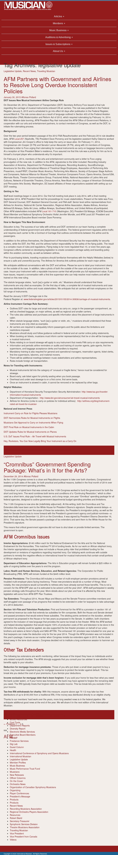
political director (49, 450)
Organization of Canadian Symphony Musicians (33, 787)
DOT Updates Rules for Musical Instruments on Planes (30, 431)
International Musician (20, 756)
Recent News (29, 71)
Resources (15, 814)
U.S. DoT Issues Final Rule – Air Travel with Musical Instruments (35, 436)
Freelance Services (19, 740)
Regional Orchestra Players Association (29, 811)
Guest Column (17, 747)
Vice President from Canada (23, 836)
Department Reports (20, 725)
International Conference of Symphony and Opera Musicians (39, 753)
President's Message (20, 796)
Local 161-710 (49, 211)
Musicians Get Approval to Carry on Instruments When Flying (34, 422)
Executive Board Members (22, 734)
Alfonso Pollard (28, 97)
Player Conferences (19, 793)
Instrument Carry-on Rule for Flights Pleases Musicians (31, 413)
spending (60, 714)
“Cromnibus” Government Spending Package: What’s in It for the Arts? (47, 467)
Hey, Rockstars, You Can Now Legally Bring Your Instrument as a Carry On (40, 441)
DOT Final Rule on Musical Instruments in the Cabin (29, 427)
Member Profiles (18, 762)
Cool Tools (15, 722)
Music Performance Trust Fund (25, 768)
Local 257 (19, 138)
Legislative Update (13, 71)
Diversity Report (17, 728)
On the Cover (16, 781)
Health (13, 750)
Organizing (15, 790)
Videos (13, 839)
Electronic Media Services (22, 731)
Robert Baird (16, 818)
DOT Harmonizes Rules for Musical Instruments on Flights (32, 417)
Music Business (17, 765)
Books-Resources (18, 719)
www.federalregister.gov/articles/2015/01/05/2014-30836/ (51, 299)
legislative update (33, 450)
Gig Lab (14, 744)
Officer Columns (18, 777)
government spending (28, 714)
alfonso (13, 450)
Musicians (15, 771)
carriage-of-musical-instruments (94, 299)
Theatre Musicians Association (24, 827)
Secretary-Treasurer (19, 821)
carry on (21, 450)
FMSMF (14, 737)
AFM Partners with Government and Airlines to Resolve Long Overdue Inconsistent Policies (57, 85)
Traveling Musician (46, 71)
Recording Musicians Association (26, 808)
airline (7, 450)
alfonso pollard (11, 714)
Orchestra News (18, 784)
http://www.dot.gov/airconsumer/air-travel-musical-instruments (70, 397)
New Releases (17, 774)
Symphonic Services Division (24, 824)
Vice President (17, 833)
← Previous (9, 723)
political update (64, 450)
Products (14, 799)
